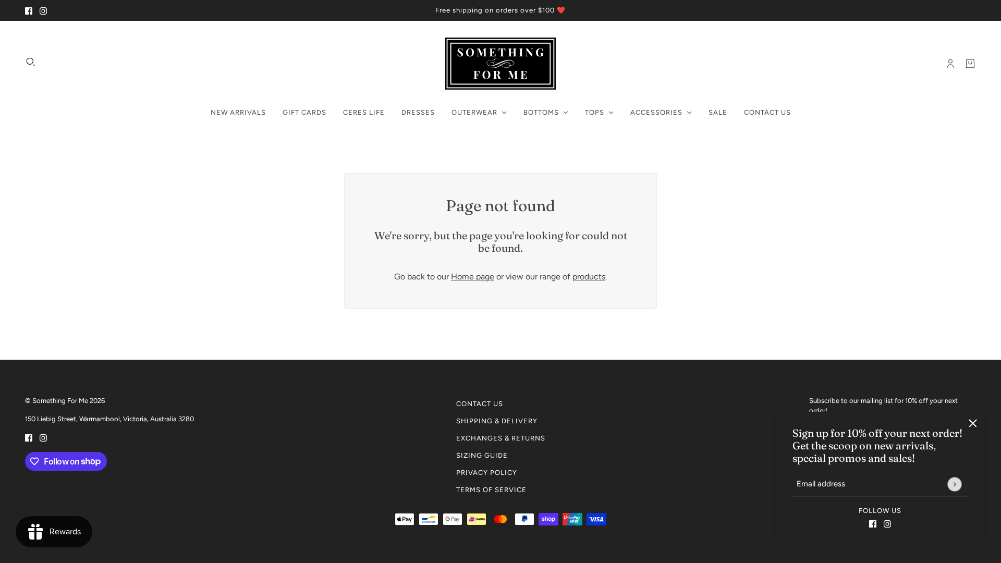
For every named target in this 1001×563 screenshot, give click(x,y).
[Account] (950, 63)
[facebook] (28, 10)
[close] (973, 423)
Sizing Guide (482, 455)
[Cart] (970, 63)
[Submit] (954, 484)
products (588, 277)
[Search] (30, 62)
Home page (472, 277)
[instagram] (43, 10)
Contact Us (479, 404)
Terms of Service (491, 490)
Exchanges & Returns (500, 438)
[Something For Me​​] (500, 64)
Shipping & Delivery (497, 421)
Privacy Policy (486, 472)
